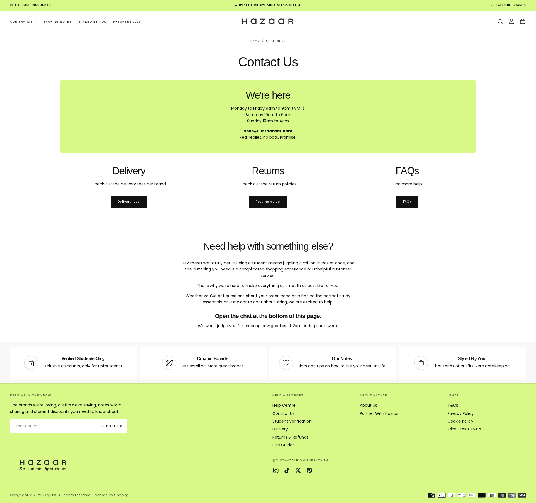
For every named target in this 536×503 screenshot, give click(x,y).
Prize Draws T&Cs (464, 429)
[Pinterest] (309, 470)
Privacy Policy (461, 413)
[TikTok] (287, 470)
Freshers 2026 (127, 21)
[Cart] (522, 21)
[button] (500, 21)
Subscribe (111, 425)
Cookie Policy (460, 421)
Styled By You (92, 21)
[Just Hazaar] (43, 465)
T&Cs (453, 405)
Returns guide (268, 202)
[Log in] (511, 21)
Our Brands (21, 21)
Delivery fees (129, 202)
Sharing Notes (57, 21)
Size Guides (283, 445)
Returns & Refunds (290, 437)
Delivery (280, 429)
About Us (368, 405)
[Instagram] (275, 470)
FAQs (407, 202)
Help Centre (284, 405)
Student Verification (292, 421)
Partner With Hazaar (379, 413)
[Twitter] (298, 470)
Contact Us (283, 413)
